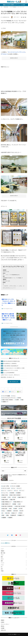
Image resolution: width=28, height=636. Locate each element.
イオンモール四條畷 (15, 486)
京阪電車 (12, 492)
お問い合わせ (3, 630)
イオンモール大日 (6, 488)
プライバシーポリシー (5, 624)
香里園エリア (5, 401)
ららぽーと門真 (5, 486)
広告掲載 (2, 628)
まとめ (2, 558)
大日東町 (4, 497)
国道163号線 (5, 495)
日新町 (17, 399)
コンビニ (19, 488)
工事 (19, 504)
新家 (11, 508)
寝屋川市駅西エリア (6, 504)
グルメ (2, 554)
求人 (2, 566)
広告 (2, 568)
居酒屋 (14, 504)
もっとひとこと (14, 381)
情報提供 (2, 550)
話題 (2, 560)
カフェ (13, 395)
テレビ (16, 490)
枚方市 (21, 510)
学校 (10, 497)
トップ (2, 548)
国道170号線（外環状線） (7, 399)
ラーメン (22, 490)
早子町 (21, 508)
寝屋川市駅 (12, 499)
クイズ (2, 564)
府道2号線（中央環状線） (7, 506)
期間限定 (9, 510)
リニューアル (5, 492)
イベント (2, 562)
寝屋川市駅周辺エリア (6, 501)
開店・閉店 (24, 17)
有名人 (3, 510)
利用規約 (2, 622)
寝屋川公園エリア (22, 497)
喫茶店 (19, 397)
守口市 (14, 497)
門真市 (20, 513)
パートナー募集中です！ (5, 543)
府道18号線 (4, 508)
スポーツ (10, 490)
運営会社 (2, 626)
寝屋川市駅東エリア (18, 501)
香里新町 (10, 517)
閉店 (3, 515)
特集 (2, 556)
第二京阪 (8, 513)
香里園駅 (4, 517)
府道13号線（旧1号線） (20, 506)
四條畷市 (18, 492)
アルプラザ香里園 (6, 395)
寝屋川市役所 (5, 499)
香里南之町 (13, 515)
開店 (22, 399)
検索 (25, 470)
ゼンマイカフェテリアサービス (8, 397)
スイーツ (4, 490)
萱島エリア (14, 513)
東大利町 (16, 510)
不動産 (2, 570)
